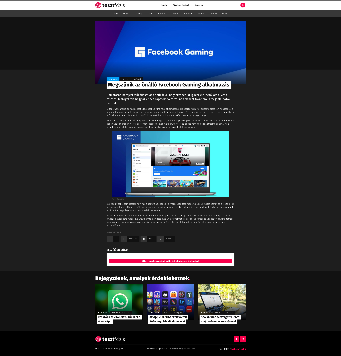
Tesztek (213, 13)
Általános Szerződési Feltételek (182, 349)
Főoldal (164, 5)
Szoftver (188, 13)
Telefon (200, 13)
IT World (175, 13)
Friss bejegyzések (181, 5)
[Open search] (242, 5)
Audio (115, 13)
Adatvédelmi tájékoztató (157, 349)
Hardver (161, 13)
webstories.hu (238, 349)
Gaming (138, 13)
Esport (126, 13)
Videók (225, 13)
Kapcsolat (199, 5)
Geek (149, 13)
